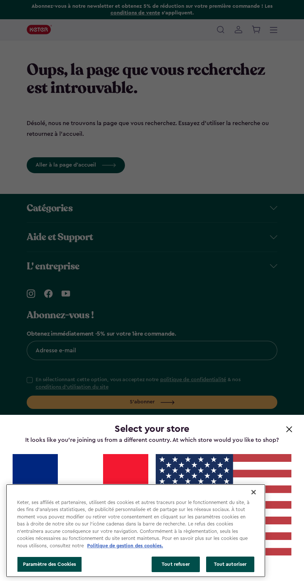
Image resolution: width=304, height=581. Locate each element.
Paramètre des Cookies (49, 564)
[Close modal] (289, 429)
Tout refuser (176, 564)
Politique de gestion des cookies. (125, 545)
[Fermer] (253, 492)
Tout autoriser (230, 564)
